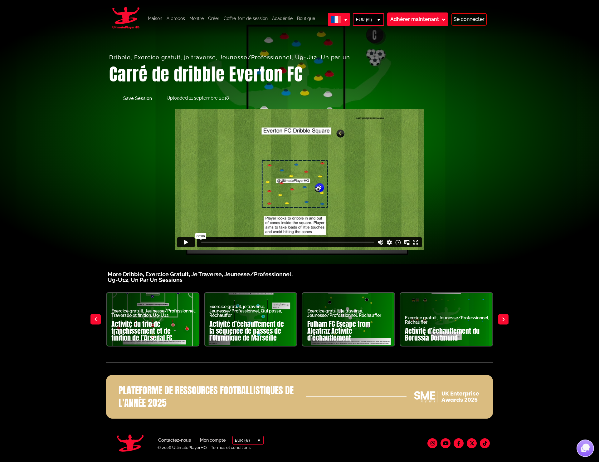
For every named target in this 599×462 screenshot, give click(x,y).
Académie (282, 18)
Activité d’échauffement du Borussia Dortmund (442, 334)
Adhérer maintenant (414, 19)
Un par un (335, 57)
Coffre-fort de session (246, 18)
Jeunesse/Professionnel (255, 57)
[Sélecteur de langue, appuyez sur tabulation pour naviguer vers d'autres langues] (339, 19)
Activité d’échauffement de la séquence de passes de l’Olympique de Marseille (246, 331)
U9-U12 (306, 57)
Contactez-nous (174, 440)
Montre (196, 18)
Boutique (306, 18)
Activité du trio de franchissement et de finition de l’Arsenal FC (141, 331)
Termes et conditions (231, 447)
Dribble (120, 57)
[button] (95, 319)
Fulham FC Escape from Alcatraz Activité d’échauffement (339, 331)
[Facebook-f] (459, 443)
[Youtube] (445, 443)
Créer (213, 18)
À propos (176, 18)
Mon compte (213, 440)
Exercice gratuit (157, 57)
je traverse (200, 57)
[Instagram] (432, 443)
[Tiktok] (485, 443)
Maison (155, 18)
